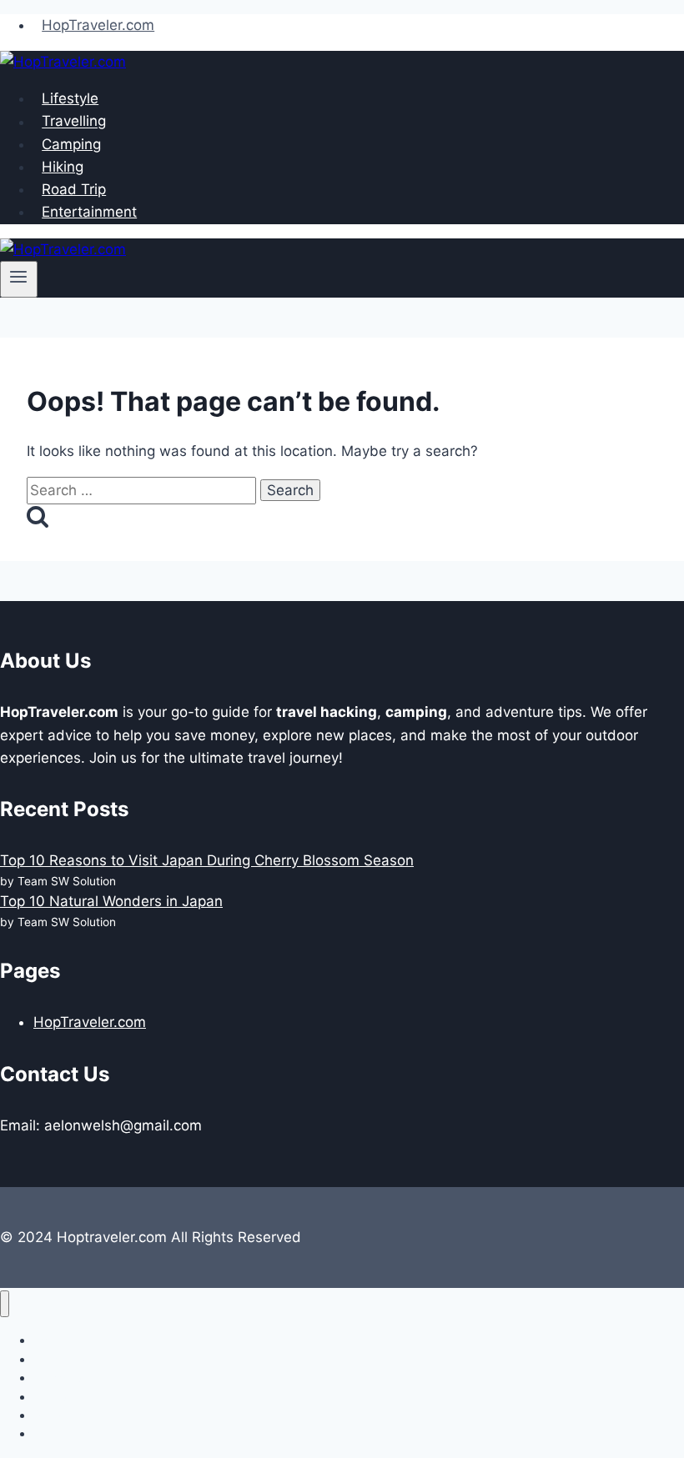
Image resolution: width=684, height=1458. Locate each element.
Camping (71, 144)
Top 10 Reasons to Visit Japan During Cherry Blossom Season (207, 860)
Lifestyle (70, 98)
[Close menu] (4, 1304)
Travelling (74, 121)
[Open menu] (19, 279)
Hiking (62, 166)
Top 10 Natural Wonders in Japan (111, 901)
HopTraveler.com (98, 25)
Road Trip (74, 189)
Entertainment (89, 211)
